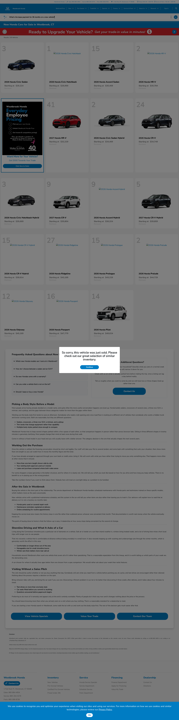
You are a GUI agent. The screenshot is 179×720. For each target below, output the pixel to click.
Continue (89, 367)
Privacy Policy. (105, 709)
